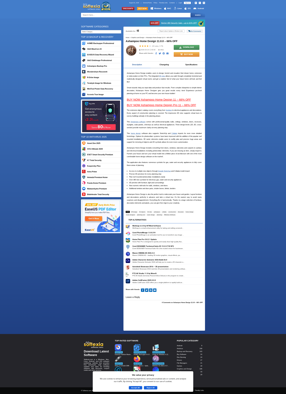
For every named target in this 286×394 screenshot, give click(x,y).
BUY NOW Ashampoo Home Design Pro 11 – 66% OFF (161, 105)
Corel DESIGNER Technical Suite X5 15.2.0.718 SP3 (153, 246)
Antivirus (180, 348)
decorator (181, 212)
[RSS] (204, 3)
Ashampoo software (138, 122)
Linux (179, 8)
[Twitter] (200, 3)
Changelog (164, 65)
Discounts (128, 8)
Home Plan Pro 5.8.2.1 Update (144, 239)
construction (172, 212)
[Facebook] (196, 3)
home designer (130, 214)
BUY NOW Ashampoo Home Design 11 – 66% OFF (159, 99)
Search (198, 15)
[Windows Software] (137, 31)
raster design (151, 214)
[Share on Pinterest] (163, 54)
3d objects (142, 212)
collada (164, 212)
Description (137, 65)
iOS (189, 8)
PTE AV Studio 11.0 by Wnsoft (144, 273)
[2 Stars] (143, 46)
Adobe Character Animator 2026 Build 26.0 (149, 260)
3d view (149, 212)
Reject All (151, 388)
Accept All (135, 388)
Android (201, 8)
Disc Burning (181, 357)
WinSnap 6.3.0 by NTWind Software (146, 226)
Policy (155, 3)
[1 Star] (140, 46)
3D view (162, 76)
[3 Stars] (145, 46)
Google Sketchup (164, 171)
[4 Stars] (147, 46)
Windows (157, 8)
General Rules (147, 3)
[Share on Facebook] (156, 54)
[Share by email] (167, 54)
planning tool (141, 214)
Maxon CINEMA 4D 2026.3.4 (143, 253)
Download (188, 47)
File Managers (182, 363)
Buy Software (181, 354)
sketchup (159, 214)
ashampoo (157, 212)
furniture (169, 110)
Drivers (179, 360)
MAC (169, 8)
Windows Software (169, 214)
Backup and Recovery (184, 351)
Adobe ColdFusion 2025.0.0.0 (144, 280)
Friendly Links (163, 3)
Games (179, 366)
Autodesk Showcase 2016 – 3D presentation (150, 267)
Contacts (172, 3)
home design (136, 133)
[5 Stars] (150, 46)
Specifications (191, 65)
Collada (174, 133)
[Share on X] (160, 54)
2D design (134, 212)
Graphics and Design (137, 37)
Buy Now (142, 8)
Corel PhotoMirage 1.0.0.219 (143, 233)
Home (127, 37)
